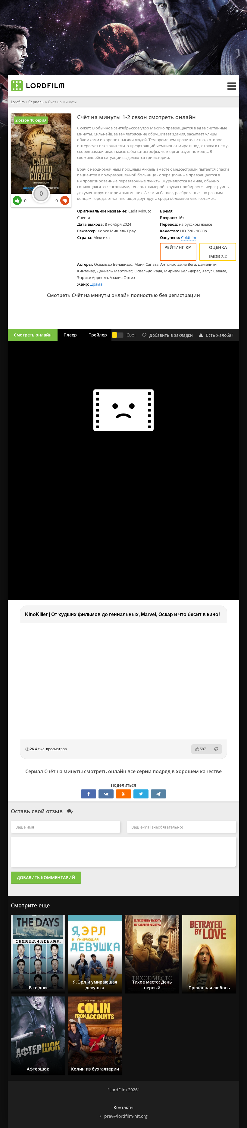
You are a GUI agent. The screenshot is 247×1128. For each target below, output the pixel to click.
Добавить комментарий (46, 877)
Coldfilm (188, 237)
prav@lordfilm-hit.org (126, 1116)
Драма (96, 284)
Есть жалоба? (219, 335)
